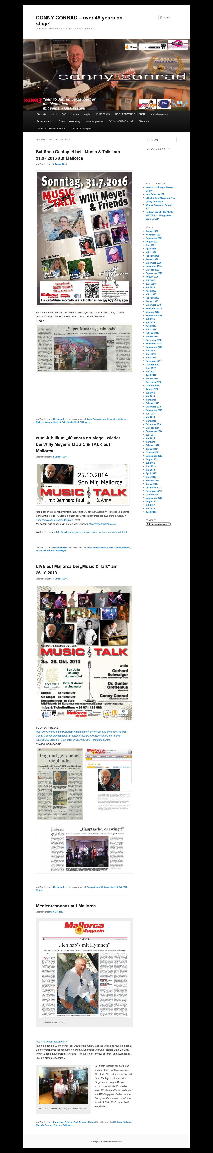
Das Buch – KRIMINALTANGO (51, 128)
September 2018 (154, 346)
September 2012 (154, 497)
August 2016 (152, 389)
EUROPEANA (103, 114)
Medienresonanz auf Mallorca (66, 906)
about (54, 114)
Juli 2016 (150, 392)
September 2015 (154, 410)
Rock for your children (84, 1122)
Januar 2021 (152, 259)
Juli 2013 (150, 462)
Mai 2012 (150, 508)
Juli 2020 (150, 280)
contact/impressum (94, 121)
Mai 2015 (150, 417)
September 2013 (154, 455)
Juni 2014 (151, 434)
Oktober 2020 (152, 269)
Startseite (41, 114)
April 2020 (151, 290)
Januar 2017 (152, 378)
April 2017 (151, 375)
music (39, 550)
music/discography (159, 114)
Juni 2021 (151, 245)
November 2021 (154, 234)
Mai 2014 (150, 438)
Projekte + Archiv (45, 121)
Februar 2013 (152, 480)
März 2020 (151, 294)
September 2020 (154, 273)
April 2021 (151, 248)
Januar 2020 (152, 301)
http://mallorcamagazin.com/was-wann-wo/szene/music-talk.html (91, 532)
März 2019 (151, 329)
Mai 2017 (150, 371)
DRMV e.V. (144, 121)
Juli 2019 (150, 318)
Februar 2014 (152, 445)
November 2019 (154, 308)
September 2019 (154, 315)
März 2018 (151, 357)
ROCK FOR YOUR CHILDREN (130, 114)
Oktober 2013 (152, 452)
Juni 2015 (151, 413)
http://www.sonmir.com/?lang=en (55, 519)
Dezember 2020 (153, 262)
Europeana (58, 1122)
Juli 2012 (150, 505)
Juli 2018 (150, 350)
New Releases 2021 (155, 194)
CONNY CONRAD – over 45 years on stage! (79, 20)
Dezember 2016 (153, 382)
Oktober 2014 (152, 427)
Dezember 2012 (153, 487)
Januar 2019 (152, 336)
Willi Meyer (85, 422)
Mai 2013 (150, 469)
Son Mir (46, 550)
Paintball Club (72, 422)
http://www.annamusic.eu (103, 523)
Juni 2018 (151, 353)
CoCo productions (70, 114)
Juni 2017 (151, 368)
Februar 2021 (152, 255)
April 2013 (151, 473)
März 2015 (151, 420)
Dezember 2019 (153, 304)
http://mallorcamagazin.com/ (51, 1041)
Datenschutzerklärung (69, 121)
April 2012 (151, 512)
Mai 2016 (150, 396)
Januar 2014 (152, 448)
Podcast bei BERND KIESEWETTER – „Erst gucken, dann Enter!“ (160, 215)
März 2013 (151, 476)
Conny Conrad (99, 419)
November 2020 (154, 266)
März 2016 (151, 399)
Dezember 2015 (153, 406)
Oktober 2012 (152, 494)
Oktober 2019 (152, 311)
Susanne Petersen (53, 1125)
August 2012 (152, 501)
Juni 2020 (151, 283)
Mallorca (122, 419)
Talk (53, 550)
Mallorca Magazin (44, 422)
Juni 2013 (151, 466)
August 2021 (152, 241)
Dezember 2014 (153, 424)
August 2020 (152, 276)
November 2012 (154, 490)
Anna (89, 419)
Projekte (69, 1122)
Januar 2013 (152, 483)
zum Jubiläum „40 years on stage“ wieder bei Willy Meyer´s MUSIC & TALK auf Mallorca (78, 444)
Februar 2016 (152, 403)
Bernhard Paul (99, 547)
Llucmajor (112, 419)
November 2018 (154, 343)
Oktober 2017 (152, 364)
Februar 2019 (152, 332)
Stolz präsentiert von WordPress (106, 1141)
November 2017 (154, 360)
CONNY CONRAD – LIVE (121, 121)
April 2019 (151, 325)
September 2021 (154, 238)
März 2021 (151, 252)
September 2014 (154, 431)
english (87, 114)
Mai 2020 (150, 287)
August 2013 (152, 459)
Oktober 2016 (152, 385)
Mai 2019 (150, 322)
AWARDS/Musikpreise (82, 128)
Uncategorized (60, 419)
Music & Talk (59, 422)
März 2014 (151, 441)
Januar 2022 (152, 231)
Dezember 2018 (153, 340)
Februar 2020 (152, 297)
